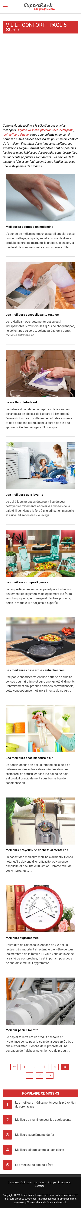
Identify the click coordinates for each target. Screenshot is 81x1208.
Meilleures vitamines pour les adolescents (43, 1119)
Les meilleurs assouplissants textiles (32, 314)
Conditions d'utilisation (20, 1182)
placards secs (49, 130)
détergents (66, 130)
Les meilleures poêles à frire (34, 1165)
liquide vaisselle (28, 130)
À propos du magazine (59, 1182)
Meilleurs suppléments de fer (34, 1135)
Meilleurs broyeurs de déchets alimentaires (37, 850)
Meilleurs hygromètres (22, 938)
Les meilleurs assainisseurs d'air (29, 758)
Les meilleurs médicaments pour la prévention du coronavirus (45, 1104)
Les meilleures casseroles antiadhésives (35, 670)
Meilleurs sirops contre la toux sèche (39, 1150)
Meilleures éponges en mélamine (29, 227)
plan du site (40, 1182)
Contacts (39, 1186)
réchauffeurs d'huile (16, 134)
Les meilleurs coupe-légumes (27, 582)
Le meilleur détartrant (21, 402)
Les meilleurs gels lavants (24, 494)
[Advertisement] (40, 79)
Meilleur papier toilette (22, 1030)
